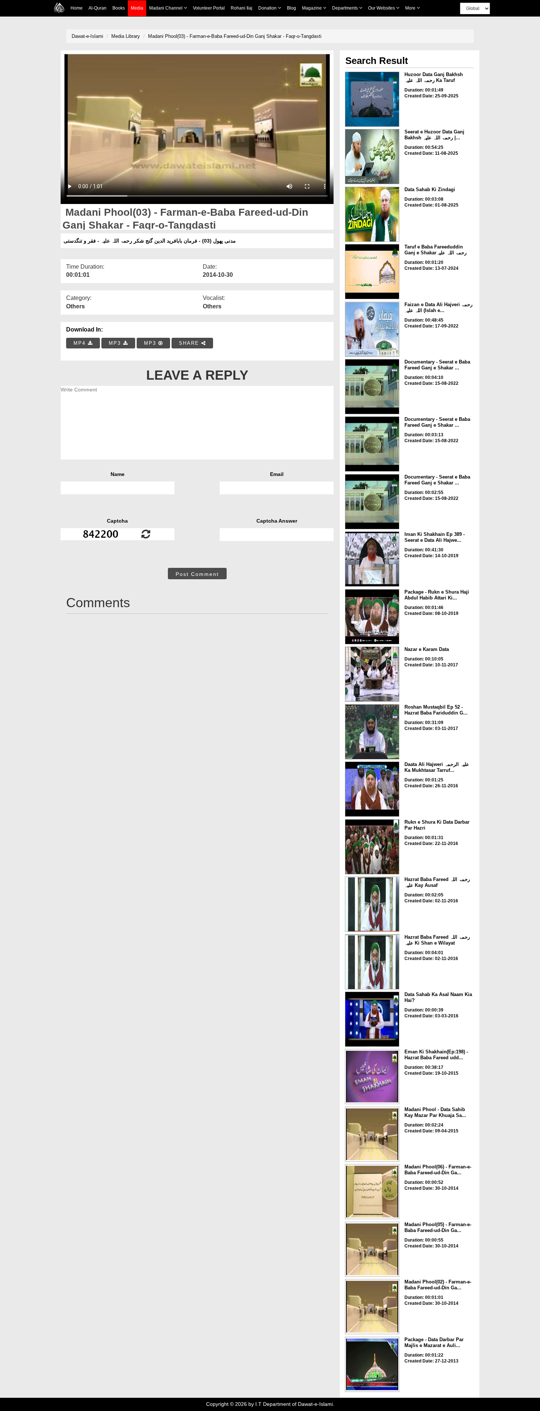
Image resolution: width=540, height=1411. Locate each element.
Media (137, 8)
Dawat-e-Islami (87, 36)
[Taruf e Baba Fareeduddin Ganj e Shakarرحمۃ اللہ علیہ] (372, 271)
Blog (291, 8)
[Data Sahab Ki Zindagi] (372, 214)
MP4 (80, 343)
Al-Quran (98, 8)
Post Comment (197, 574)
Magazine (312, 8)
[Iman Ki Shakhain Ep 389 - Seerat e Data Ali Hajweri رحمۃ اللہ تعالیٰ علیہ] (372, 559)
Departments (345, 8)
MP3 (116, 343)
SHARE (190, 343)
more (411, 8)
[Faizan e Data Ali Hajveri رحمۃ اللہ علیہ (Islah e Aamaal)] (372, 329)
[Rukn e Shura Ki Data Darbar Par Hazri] (372, 846)
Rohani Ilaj (241, 8)
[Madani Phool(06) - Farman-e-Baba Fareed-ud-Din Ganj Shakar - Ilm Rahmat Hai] (372, 1191)
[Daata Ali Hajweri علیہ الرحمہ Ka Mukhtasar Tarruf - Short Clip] (372, 789)
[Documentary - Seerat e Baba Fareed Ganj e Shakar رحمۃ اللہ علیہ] (372, 386)
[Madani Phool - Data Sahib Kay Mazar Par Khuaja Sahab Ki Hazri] (372, 1134)
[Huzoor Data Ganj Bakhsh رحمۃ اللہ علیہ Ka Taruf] (372, 99)
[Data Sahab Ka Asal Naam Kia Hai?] (372, 1019)
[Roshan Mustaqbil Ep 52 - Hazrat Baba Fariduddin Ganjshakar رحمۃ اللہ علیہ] (372, 731)
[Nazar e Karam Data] (372, 674)
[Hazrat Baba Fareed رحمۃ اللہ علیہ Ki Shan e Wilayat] (372, 961)
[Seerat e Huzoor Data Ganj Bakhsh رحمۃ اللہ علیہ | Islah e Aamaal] (372, 156)
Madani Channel (166, 8)
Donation (268, 8)
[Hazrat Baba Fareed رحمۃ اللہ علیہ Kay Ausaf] (372, 904)
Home (77, 8)
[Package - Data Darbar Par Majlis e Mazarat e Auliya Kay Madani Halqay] (372, 1364)
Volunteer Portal (209, 8)
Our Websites (382, 8)
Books (118, 8)
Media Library (125, 36)
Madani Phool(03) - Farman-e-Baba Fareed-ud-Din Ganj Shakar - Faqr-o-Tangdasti (234, 36)
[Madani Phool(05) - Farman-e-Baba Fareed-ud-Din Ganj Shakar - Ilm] (372, 1249)
